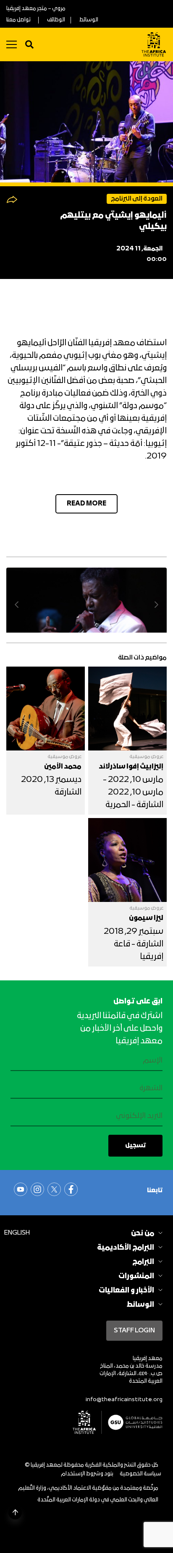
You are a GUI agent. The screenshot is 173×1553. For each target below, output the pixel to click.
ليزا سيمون (146, 918)
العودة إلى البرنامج (137, 199)
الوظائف (56, 19)
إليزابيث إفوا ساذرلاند (131, 766)
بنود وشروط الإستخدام (87, 1474)
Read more (86, 504)
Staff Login (134, 1330)
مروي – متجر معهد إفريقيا (36, 8)
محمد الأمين (62, 766)
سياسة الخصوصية (140, 1474)
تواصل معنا (18, 19)
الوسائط (88, 19)
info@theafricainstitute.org (124, 1399)
